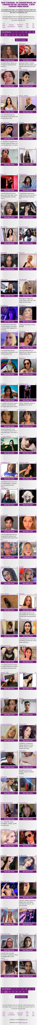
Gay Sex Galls (33, 25)
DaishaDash (4, 358)
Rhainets (21, 593)
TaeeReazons (5, 201)
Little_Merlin (23, 436)
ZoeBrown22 (23, 855)
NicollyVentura (23, 541)
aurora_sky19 (5, 698)
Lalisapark (4, 777)
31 (2, 35)
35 (16, 35)
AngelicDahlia (23, 201)
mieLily (21, 488)
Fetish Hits (24, 1022)
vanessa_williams (6, 436)
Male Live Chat (27, 25)
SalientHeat (22, 751)
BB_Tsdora (4, 227)
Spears (21, 698)
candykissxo (4, 960)
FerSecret (3, 384)
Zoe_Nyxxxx (22, 672)
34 (13, 35)
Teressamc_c (4, 331)
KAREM (21, 567)
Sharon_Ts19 (4, 672)
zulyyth (3, 751)
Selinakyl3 (4, 253)
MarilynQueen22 (5, 567)
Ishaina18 (22, 148)
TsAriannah (22, 645)
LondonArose (23, 802)
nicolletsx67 (4, 515)
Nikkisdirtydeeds (6, 645)
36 (20, 35)
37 (23, 35)
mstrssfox (4, 855)
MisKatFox (22, 358)
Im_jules (21, 122)
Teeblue (21, 777)
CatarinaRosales (5, 934)
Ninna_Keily (4, 908)
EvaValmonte (23, 174)
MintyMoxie (4, 410)
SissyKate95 (22, 279)
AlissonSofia (23, 724)
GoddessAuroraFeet (7, 802)
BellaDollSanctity (24, 619)
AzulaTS (21, 881)
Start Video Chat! (9, 60)
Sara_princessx (5, 122)
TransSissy (22, 305)
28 (26, 32)
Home (12, 40)
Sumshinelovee (5, 829)
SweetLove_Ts (5, 95)
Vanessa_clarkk (23, 462)
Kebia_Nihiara (5, 593)
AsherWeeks (4, 488)
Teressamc (22, 331)
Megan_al (3, 174)
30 (33, 32)
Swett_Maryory (5, 148)
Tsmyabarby (4, 541)
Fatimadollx (22, 410)
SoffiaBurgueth (5, 462)
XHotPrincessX (23, 384)
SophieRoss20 (5, 881)
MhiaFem (22, 253)
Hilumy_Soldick (23, 95)
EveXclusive (22, 515)
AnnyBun (3, 619)
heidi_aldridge (23, 69)
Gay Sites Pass (3, 25)
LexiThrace (22, 829)
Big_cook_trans (23, 934)
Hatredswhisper (23, 227)
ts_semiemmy (23, 908)
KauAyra (3, 44)
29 (29, 32)
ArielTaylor (22, 44)
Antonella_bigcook (24, 960)
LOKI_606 (3, 69)
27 (22, 32)
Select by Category (21, 40)
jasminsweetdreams (6, 724)
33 (9, 35)
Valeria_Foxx (4, 279)
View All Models (6, 32)
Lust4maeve (4, 305)
